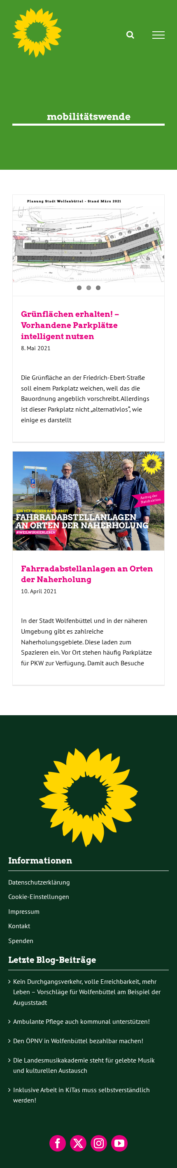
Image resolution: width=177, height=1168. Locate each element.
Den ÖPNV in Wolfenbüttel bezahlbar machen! (78, 1041)
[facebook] (57, 1143)
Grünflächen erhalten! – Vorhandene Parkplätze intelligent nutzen (70, 325)
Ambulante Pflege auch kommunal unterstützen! (81, 1021)
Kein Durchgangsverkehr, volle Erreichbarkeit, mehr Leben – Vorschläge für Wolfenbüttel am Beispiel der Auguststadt (87, 991)
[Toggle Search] (130, 34)
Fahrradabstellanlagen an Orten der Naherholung (88, 501)
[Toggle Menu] (158, 35)
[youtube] (119, 1143)
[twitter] (78, 1143)
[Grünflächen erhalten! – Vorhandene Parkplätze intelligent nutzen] (88, 245)
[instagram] (99, 1143)
